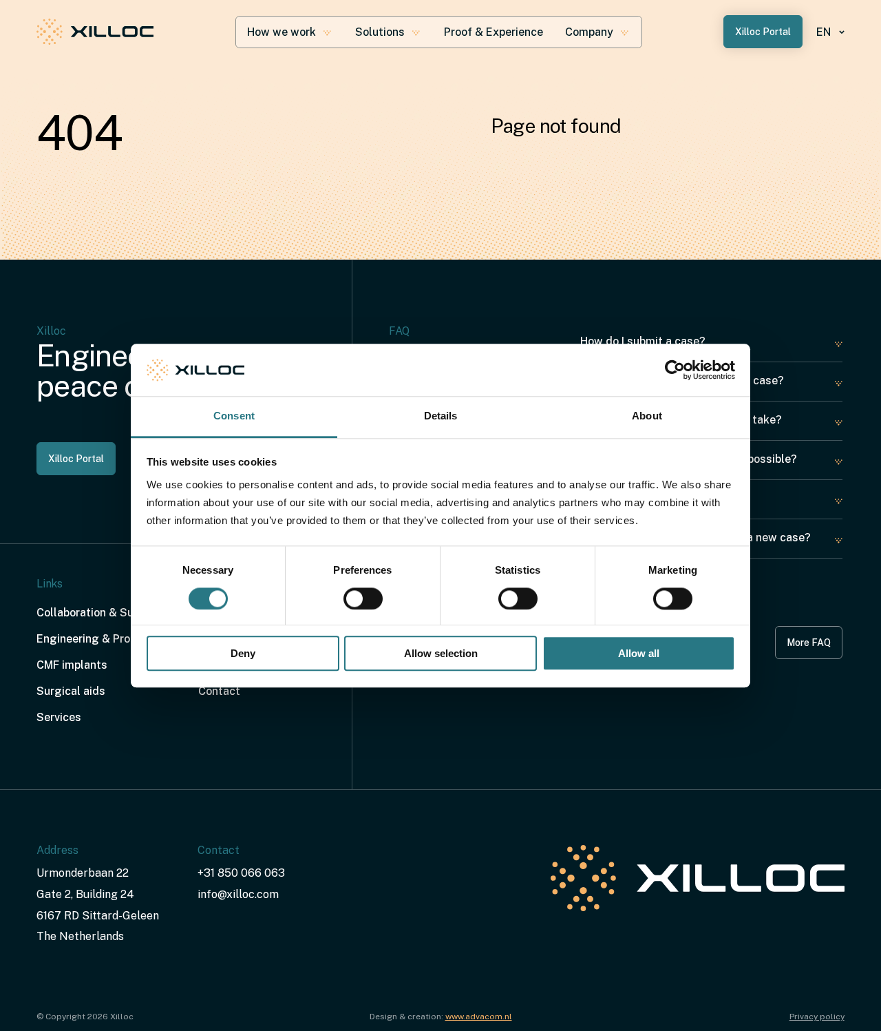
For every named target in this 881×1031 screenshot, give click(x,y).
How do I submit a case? (642, 341)
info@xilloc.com (238, 894)
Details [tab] (441, 416)
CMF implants (71, 664)
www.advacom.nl (478, 1016)
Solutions (380, 32)
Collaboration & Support (98, 612)
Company (589, 32)
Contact (219, 691)
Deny (243, 654)
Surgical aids (70, 691)
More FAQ (809, 642)
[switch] (363, 598)
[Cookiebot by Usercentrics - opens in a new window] (675, 370)
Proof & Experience (493, 32)
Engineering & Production (102, 638)
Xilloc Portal (763, 31)
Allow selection (441, 654)
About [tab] (647, 416)
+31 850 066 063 (241, 872)
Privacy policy (817, 1016)
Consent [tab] (234, 416)
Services (58, 717)
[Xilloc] (94, 31)
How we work (281, 32)
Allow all (638, 654)
